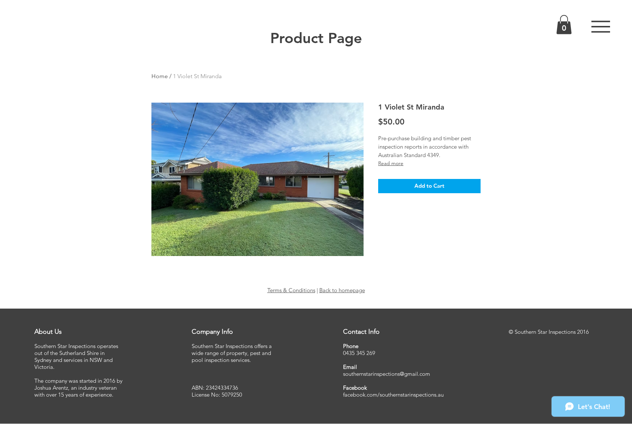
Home (159, 76)
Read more (390, 163)
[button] (600, 27)
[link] (564, 24)
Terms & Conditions (291, 290)
